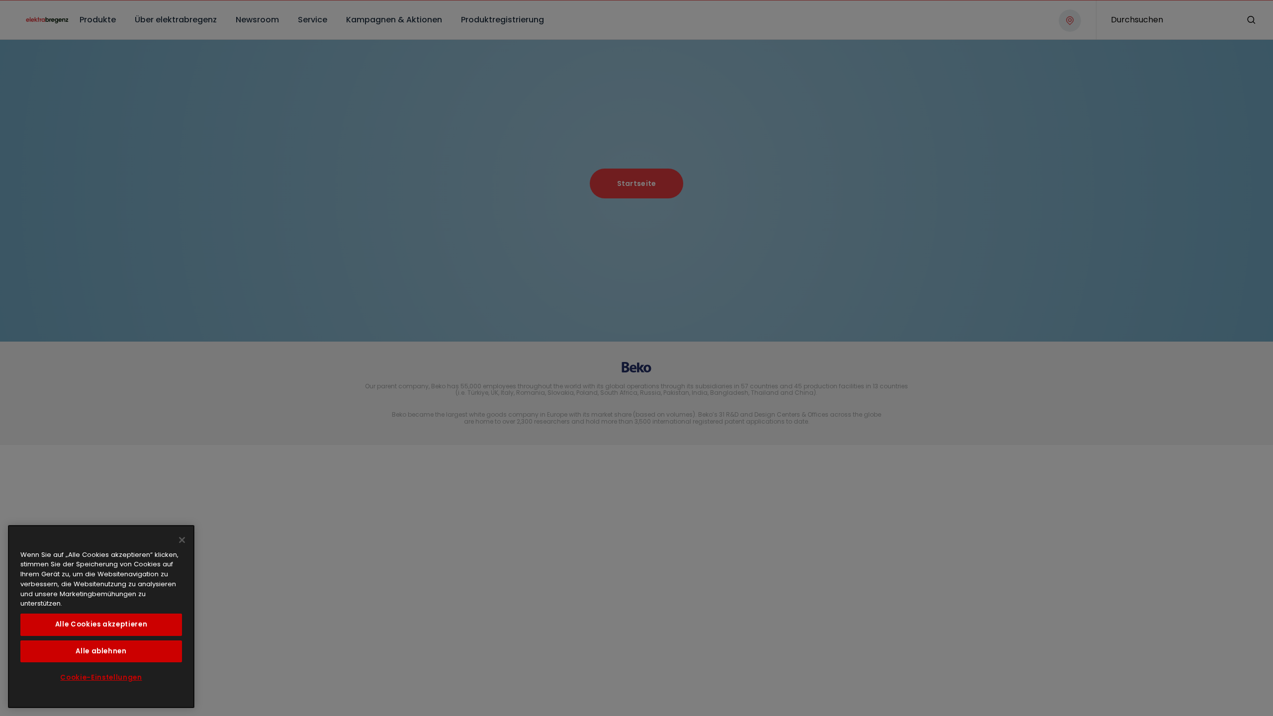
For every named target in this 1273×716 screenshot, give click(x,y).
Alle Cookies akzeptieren (101, 624)
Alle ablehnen (101, 651)
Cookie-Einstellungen (101, 677)
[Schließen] (182, 540)
